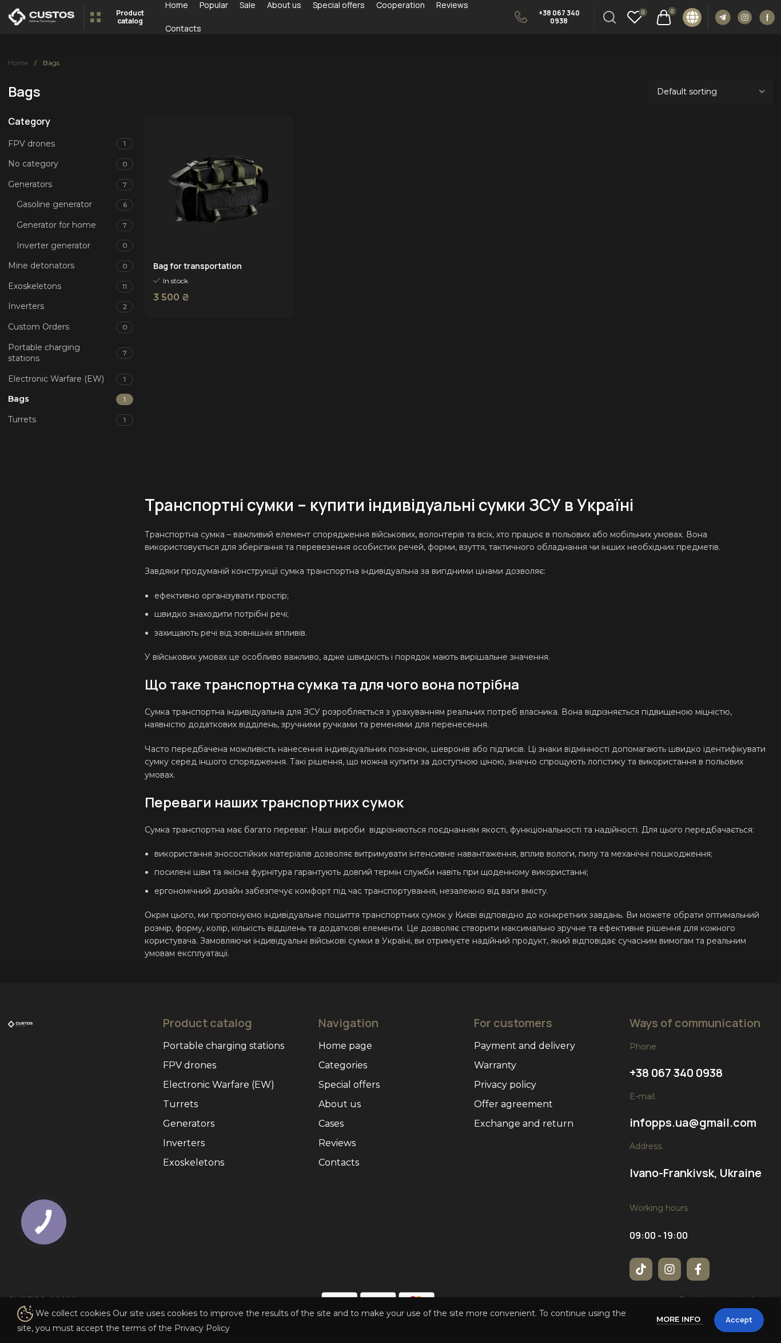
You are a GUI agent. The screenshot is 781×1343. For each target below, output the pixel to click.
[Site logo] (41, 16)
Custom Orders (38, 327)
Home (19, 62)
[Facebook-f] (698, 1269)
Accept (739, 1319)
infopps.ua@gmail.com (692, 1122)
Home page (345, 1045)
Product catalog (130, 17)
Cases (331, 1123)
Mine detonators (41, 265)
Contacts (338, 1162)
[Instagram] (669, 1269)
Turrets (22, 419)
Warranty (495, 1065)
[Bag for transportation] (219, 189)
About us (339, 1104)
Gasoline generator (54, 204)
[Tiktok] (640, 1269)
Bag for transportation (197, 265)
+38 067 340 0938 (559, 17)
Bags (18, 399)
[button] (692, 17)
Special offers (349, 1084)
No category (33, 164)
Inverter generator (53, 245)
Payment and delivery (524, 1045)
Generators (30, 184)
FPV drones (31, 143)
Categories (342, 1065)
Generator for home (56, 225)
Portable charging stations (44, 353)
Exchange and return (523, 1123)
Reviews (337, 1143)
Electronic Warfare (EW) (56, 379)
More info (679, 1319)
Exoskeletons (34, 286)
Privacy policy (505, 1084)
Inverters (26, 306)
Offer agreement (513, 1104)
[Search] (609, 17)
